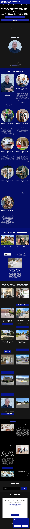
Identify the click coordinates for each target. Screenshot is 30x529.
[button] (28, 2)
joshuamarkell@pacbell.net (16, 65)
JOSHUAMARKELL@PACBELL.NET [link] (20, 4)
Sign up (24, 488)
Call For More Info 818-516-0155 (22, 349)
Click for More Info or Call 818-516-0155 (7, 372)
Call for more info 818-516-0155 (22, 304)
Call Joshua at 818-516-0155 (22, 326)
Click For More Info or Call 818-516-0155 (7, 394)
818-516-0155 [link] (5, 4)
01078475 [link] (16, 505)
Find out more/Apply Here (7, 467)
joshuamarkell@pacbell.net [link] (17, 504)
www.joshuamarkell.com (22, 438)
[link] (10, 2)
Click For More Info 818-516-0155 (7, 413)
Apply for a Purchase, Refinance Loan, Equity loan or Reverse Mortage (15, 20)
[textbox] (11, 488)
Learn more (7, 254)
